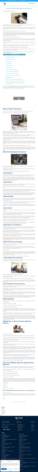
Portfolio (9, 392)
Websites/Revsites (20, 424)
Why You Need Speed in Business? (11, 59)
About (32, 424)
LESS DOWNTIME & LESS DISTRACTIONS (13, 75)
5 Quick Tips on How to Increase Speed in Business (14, 79)
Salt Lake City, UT (21, 445)
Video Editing (19, 425)
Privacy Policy (10, 470)
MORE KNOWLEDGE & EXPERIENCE (12, 73)
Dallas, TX (20, 449)
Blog (2, 409)
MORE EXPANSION (9, 77)
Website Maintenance (20, 426)
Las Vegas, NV (4, 434)
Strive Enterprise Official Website (8, 388)
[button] (18, 461)
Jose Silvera (31, 86)
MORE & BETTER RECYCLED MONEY (12, 71)
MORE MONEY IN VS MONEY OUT (12, 69)
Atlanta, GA (21, 464)
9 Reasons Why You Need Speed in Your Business (19, 8)
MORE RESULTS (9, 63)
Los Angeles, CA (21, 434)
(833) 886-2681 (5, 387)
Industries (3, 407)
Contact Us (33, 430)
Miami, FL (3, 445)
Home (3, 406)
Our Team (3, 410)
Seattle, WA (3, 449)
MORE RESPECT (9, 67)
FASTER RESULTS (9, 61)
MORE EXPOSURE (9, 65)
